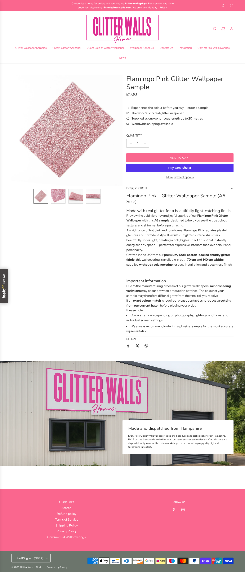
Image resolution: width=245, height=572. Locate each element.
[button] (14, 130)
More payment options (180, 177)
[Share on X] (137, 346)
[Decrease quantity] (131, 143)
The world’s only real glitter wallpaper (157, 113)
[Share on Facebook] (128, 346)
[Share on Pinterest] (146, 346)
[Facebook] (223, 5)
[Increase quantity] (145, 143)
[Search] (215, 28)
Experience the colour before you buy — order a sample (169, 108)
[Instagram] (231, 5)
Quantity (134, 135)
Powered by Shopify (57, 567)
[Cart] (223, 28)
